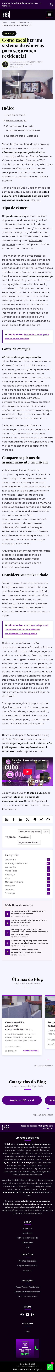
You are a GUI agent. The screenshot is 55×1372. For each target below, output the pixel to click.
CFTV (46, 831)
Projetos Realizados (27, 1261)
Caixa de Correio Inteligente (27, 1291)
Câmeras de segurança (29, 831)
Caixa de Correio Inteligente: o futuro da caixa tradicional (29, 921)
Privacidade (24, 837)
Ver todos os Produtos (27, 1296)
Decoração (10, 874)
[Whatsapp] (51, 4)
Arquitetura (10, 860)
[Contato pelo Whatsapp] (22, 1314)
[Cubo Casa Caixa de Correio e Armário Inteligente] (6, 14)
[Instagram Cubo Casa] (33, 1314)
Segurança (9, 33)
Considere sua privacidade (22, 135)
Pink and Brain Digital (31, 1369)
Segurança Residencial (29, 842)
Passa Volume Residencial (27, 1287)
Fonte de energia (16, 120)
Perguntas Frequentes (27, 1265)
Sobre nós (27, 1228)
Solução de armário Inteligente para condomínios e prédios (28, 912)
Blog (27, 1247)
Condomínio (11, 867)
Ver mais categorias (43, 1115)
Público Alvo (27, 1242)
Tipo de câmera (15, 115)
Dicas (7, 878)
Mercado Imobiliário (14, 882)
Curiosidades (11, 871)
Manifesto (27, 1233)
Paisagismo (10, 885)
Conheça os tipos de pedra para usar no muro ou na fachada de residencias (29, 941)
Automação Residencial (16, 863)
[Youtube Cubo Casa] (27, 1314)
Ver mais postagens (43, 1065)
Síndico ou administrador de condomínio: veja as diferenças (26, 950)
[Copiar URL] (48, 819)
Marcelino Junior (16, 62)
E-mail (27, 1331)
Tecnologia (10, 893)
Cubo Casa (27, 187)
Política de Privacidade (27, 1238)
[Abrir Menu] (49, 14)
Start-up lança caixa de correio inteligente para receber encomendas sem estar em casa (29, 931)
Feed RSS (27, 1270)
